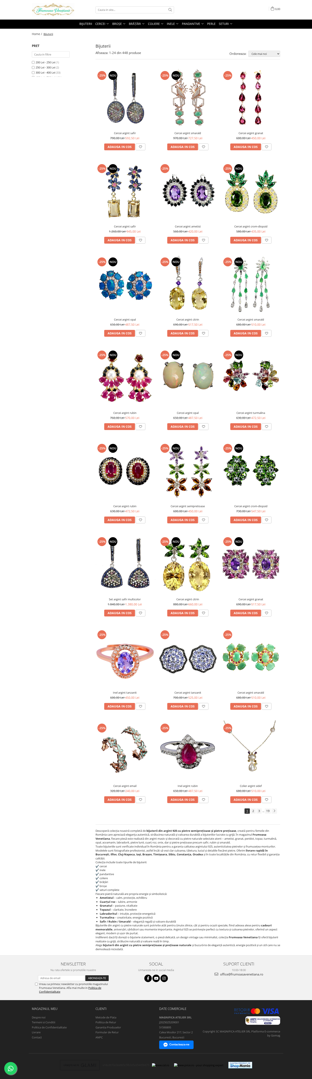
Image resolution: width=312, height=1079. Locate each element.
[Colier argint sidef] (250, 751)
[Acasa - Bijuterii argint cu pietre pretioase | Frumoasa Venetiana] (53, 9)
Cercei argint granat (251, 133)
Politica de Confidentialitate (49, 1027)
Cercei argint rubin (124, 413)
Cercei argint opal (125, 319)
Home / (37, 34)
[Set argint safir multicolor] (125, 564)
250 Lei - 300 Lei (45, 67)
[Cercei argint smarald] (188, 98)
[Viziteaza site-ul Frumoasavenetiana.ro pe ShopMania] (240, 1065)
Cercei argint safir (125, 133)
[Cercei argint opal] (125, 285)
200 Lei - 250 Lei (45, 62)
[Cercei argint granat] (250, 98)
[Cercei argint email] (125, 751)
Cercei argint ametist (188, 226)
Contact (37, 1037)
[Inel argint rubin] (188, 751)
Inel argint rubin (188, 786)
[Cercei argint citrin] (188, 285)
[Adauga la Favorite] (140, 146)
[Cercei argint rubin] (125, 378)
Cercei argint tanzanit (187, 692)
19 (268, 811)
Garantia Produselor (108, 1027)
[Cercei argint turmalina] (250, 378)
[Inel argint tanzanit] (125, 658)
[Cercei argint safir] (125, 98)
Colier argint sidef (251, 786)
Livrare (36, 1032)
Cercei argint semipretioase (188, 506)
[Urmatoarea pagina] (274, 811)
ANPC (99, 1037)
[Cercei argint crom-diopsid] (250, 191)
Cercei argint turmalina (250, 413)
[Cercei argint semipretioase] (188, 471)
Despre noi (38, 1017)
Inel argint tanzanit (125, 692)
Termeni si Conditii (43, 1022)
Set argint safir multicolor (125, 599)
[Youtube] (156, 978)
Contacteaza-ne (179, 1044)
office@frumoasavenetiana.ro (241, 974)
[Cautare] (170, 9)
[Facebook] (148, 978)
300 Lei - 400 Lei (45, 72)
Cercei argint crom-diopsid (250, 226)
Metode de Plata (106, 1017)
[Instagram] (164, 978)
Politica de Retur (106, 1022)
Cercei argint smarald (187, 133)
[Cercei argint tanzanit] (188, 658)
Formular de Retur (107, 1032)
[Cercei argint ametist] (188, 191)
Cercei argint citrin (187, 319)
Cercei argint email (124, 786)
